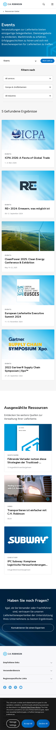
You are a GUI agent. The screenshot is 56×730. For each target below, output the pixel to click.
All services (10, 78)
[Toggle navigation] (52, 4)
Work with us (47, 61)
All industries (10, 95)
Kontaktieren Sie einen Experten (28, 627)
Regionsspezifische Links (15, 678)
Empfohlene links (11, 662)
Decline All (43, 723)
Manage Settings (13, 723)
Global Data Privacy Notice (31, 707)
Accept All (28, 723)
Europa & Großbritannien (15, 87)
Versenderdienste (11, 670)
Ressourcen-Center (12, 11)
